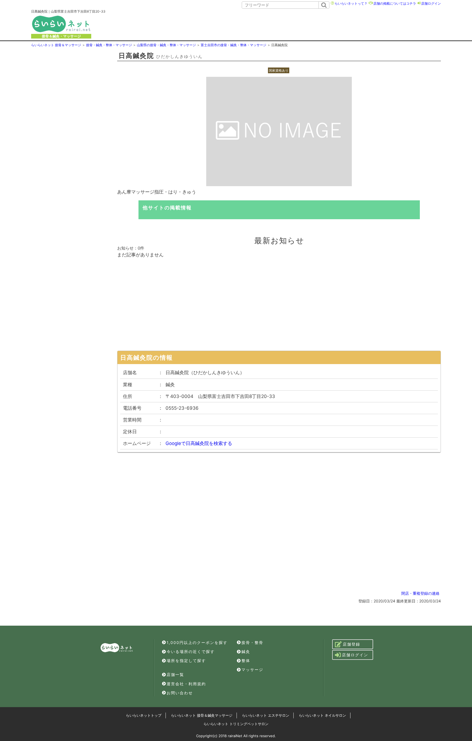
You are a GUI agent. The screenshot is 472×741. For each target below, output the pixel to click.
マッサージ (252, 669)
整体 (245, 660)
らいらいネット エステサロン (265, 715)
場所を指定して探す (186, 660)
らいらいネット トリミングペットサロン (236, 724)
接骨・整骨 (252, 642)
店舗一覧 (175, 674)
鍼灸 (245, 651)
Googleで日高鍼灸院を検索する (199, 443)
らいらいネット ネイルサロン (322, 715)
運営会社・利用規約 (186, 683)
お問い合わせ (180, 692)
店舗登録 (351, 644)
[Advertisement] (280, 23)
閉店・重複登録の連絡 (420, 593)
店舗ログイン (431, 3)
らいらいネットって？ (351, 3)
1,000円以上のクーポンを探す (197, 642)
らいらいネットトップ (143, 715)
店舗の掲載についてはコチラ (394, 3)
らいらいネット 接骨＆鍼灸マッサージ (201, 715)
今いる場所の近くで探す (191, 651)
